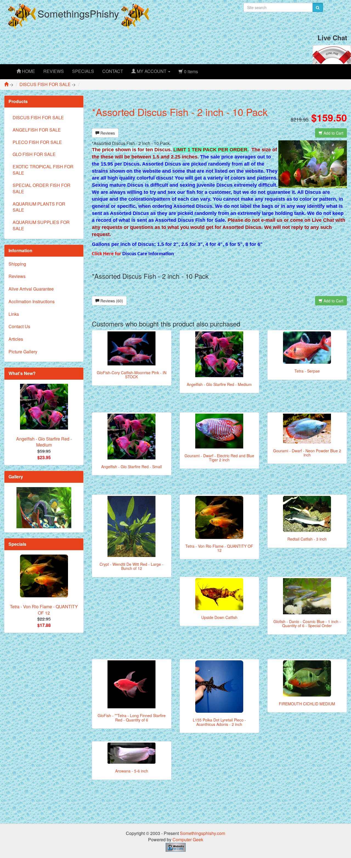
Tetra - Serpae (307, 371)
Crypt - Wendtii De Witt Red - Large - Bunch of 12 (131, 566)
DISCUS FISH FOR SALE (38, 117)
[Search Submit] (317, 7)
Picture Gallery (23, 351)
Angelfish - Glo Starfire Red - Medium (219, 384)
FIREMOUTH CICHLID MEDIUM (307, 703)
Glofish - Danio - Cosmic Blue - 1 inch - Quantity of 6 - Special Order (307, 623)
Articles (16, 339)
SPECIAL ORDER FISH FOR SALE (41, 188)
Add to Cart (332, 133)
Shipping (17, 264)
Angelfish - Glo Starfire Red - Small (131, 466)
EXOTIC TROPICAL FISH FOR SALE (43, 169)
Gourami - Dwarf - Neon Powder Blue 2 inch (307, 453)
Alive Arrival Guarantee (31, 289)
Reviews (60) (111, 300)
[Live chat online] (332, 54)
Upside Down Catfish (219, 617)
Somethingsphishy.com (202, 833)
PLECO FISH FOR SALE (37, 142)
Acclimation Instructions (32, 301)
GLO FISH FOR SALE (34, 154)
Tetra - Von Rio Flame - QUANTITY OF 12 (219, 548)
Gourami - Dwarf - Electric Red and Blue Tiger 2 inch (219, 457)
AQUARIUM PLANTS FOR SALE (39, 207)
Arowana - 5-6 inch (131, 771)
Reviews (107, 133)
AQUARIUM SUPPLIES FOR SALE (41, 225)
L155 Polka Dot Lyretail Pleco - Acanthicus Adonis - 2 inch (219, 722)
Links (14, 314)
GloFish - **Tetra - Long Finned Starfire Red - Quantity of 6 (132, 717)
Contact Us (19, 326)
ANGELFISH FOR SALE (37, 130)
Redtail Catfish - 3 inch (307, 539)
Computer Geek (187, 839)
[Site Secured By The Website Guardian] (176, 846)
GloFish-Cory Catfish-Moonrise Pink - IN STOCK (131, 374)
